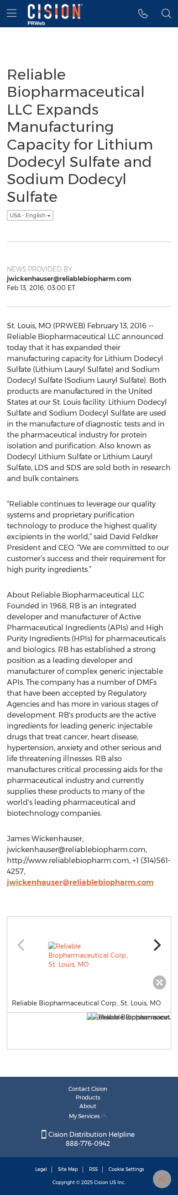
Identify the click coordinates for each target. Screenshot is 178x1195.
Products (88, 1097)
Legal (41, 1169)
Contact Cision (87, 1088)
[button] (143, 13)
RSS (93, 1169)
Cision (101, 1182)
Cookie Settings (126, 1169)
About (87, 1106)
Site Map (68, 1169)
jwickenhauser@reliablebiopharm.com (80, 882)
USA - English (28, 215)
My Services (85, 1116)
